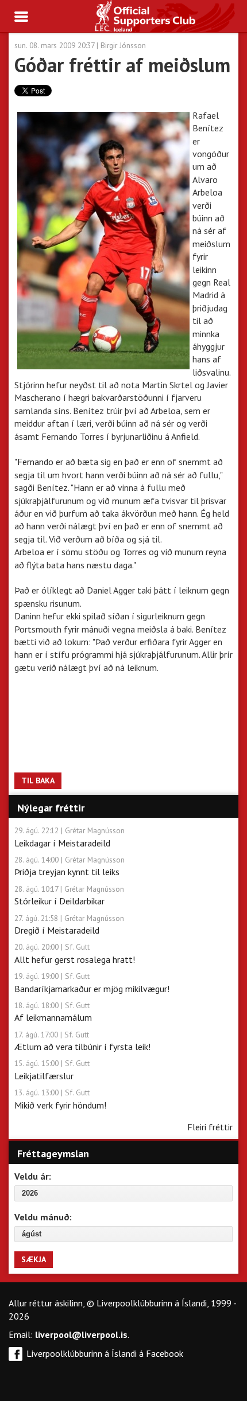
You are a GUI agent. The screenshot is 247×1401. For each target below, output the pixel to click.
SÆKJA (33, 1259)
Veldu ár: (32, 1176)
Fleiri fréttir (210, 1127)
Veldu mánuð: (43, 1217)
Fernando (36, 461)
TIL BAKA (38, 780)
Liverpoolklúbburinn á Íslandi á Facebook (104, 1353)
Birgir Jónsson (123, 45)
